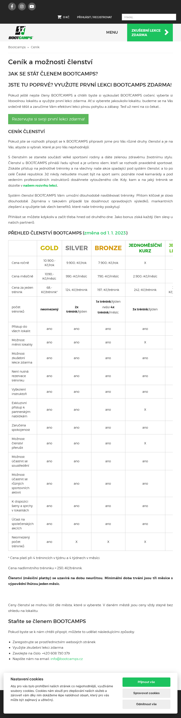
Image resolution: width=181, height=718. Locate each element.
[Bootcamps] (21, 32)
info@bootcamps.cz (67, 659)
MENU (112, 32)
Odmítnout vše (146, 704)
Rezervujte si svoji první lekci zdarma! (48, 119)
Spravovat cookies (146, 693)
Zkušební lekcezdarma (146, 32)
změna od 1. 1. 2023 (105, 233)
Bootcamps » (18, 47)
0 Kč (66, 17)
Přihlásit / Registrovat (94, 17)
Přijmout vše (146, 682)
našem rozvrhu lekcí (40, 185)
